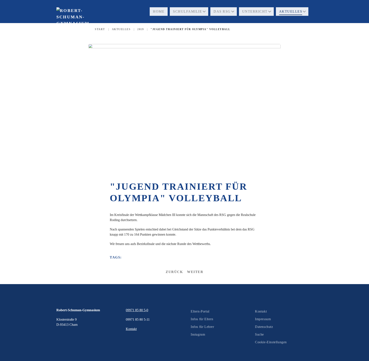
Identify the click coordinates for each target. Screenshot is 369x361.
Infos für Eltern (202, 319)
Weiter (195, 272)
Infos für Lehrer (202, 327)
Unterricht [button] (255, 11)
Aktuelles (290, 11)
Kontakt (261, 311)
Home (158, 11)
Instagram (198, 334)
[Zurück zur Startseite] (72, 25)
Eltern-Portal (200, 311)
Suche (259, 334)
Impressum (263, 319)
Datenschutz (264, 327)
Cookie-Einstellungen (271, 342)
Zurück (174, 272)
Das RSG (222, 11)
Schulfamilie (187, 11)
